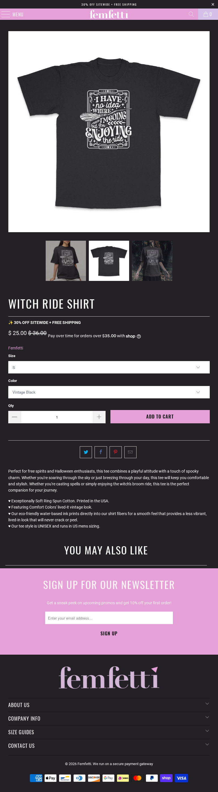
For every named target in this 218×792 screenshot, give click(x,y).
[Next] (205, 131)
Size (11, 356)
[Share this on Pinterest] (116, 452)
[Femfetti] (109, 14)
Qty (11, 406)
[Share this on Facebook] (101, 452)
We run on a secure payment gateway (123, 764)
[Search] (191, 14)
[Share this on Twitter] (86, 452)
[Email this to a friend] (130, 452)
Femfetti (15, 348)
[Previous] (12, 131)
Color (12, 381)
